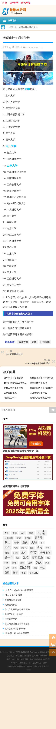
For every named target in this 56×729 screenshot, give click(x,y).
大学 (27, 89)
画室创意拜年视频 (38, 382)
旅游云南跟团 (11, 604)
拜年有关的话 (11, 618)
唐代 (24, 542)
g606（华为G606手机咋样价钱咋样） (16, 382)
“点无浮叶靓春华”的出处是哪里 (19, 590)
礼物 (6, 567)
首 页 (4, 2)
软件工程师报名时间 (13, 387)
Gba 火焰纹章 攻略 (13, 594)
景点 (26, 557)
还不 (15, 572)
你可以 (28, 537)
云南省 (18, 538)
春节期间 (45, 552)
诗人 (42, 567)
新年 (48, 547)
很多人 (24, 547)
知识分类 (25, 2)
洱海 (6, 562)
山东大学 (12, 165)
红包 (14, 567)
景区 (17, 558)
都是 (24, 572)
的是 (47, 562)
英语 (35, 568)
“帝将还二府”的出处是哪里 (17, 633)
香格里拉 (33, 572)
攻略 (39, 547)
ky (10, 47)
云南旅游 (8, 537)
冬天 (7, 542)
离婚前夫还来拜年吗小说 (41, 377)
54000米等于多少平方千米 (37, 363)
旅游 (7, 552)
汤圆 (48, 557)
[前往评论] (52, 644)
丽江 (23, 533)
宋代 (7, 547)
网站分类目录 (45, 652)
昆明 (23, 552)
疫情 (30, 562)
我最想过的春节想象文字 (41, 387)
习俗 (31, 533)
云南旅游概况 (10, 392)
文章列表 (14, 2)
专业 (6, 533)
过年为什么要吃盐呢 (13, 377)
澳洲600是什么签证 (14, 614)
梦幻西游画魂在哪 (13, 599)
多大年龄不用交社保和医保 (17, 609)
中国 (15, 533)
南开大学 (11, 146)
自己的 (25, 567)
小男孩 (28, 669)
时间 (15, 552)
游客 (14, 562)
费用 (7, 572)
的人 (39, 562)
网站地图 (19, 655)
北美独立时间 (10, 397)
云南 (41, 532)
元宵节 (38, 537)
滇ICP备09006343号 (40, 655)
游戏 (22, 562)
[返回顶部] (52, 652)
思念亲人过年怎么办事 (40, 397)
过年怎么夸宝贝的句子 (15, 628)
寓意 (16, 547)
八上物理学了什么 (38, 392)
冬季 (16, 542)
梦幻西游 (37, 557)
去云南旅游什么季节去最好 (17, 623)
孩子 (42, 543)
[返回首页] (52, 637)
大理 (34, 542)
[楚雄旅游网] (28, 11)
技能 (31, 547)
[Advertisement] (28, 701)
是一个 (8, 557)
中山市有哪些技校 (14, 354)
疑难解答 (28, 655)
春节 (33, 552)
